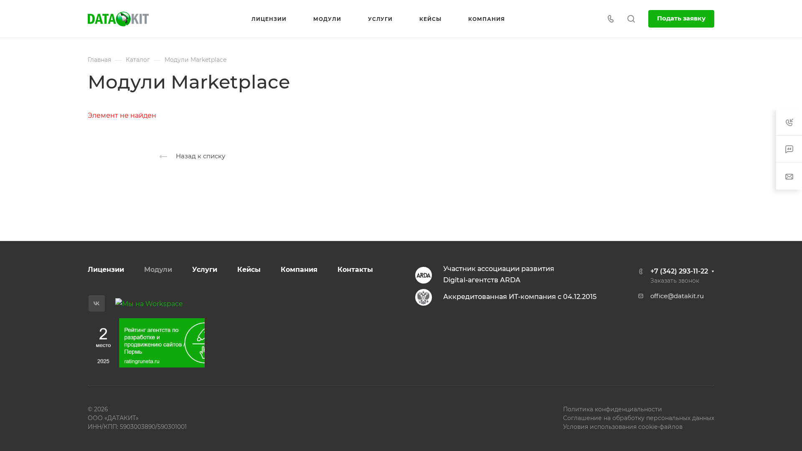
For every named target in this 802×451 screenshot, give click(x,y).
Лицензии (106, 270)
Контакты (355, 270)
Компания (299, 270)
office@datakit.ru (677, 296)
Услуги (204, 270)
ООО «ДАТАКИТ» (113, 418)
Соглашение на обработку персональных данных (638, 418)
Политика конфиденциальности (612, 409)
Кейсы (249, 270)
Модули (158, 270)
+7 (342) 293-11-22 (679, 271)
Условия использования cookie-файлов (623, 426)
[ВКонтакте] (97, 303)
